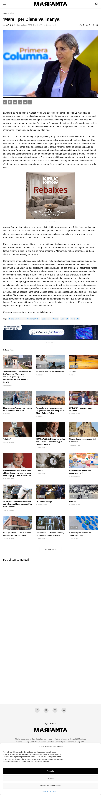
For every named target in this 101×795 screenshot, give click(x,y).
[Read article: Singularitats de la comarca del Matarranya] (83, 429)
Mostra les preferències (50, 785)
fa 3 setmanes (8, 479)
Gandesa (45, 319)
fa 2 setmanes (74, 414)
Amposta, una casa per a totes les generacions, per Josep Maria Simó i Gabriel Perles (50, 410)
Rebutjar (50, 778)
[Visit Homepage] (50, 4)
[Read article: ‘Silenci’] (83, 362)
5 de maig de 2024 (24, 25)
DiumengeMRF (33, 319)
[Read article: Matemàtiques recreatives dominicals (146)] (83, 460)
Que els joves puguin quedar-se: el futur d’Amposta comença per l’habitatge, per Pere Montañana (17, 472)
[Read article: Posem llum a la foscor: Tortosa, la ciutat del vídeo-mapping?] (50, 523)
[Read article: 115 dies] (83, 492)
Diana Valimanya (16, 319)
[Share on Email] (25, 102)
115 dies (72, 502)
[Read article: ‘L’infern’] (17, 429)
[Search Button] (96, 4)
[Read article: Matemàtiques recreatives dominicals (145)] (83, 523)
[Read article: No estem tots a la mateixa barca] (50, 362)
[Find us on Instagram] (54, 710)
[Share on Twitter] (10, 102)
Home (5, 13)
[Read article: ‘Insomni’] (50, 460)
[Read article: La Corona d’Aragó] (50, 492)
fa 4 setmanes (41, 538)
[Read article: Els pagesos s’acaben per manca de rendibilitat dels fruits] (17, 398)
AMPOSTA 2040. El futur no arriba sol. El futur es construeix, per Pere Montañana (50, 441)
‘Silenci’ (72, 372)
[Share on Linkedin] (15, 102)
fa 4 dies (39, 375)
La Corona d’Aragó (44, 502)
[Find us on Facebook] (37, 710)
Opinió (9, 25)
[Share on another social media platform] (29, 102)
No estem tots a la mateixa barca (50, 372)
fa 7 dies (39, 416)
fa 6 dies (72, 375)
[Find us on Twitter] (46, 710)
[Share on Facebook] (5, 102)
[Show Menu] (4, 4)
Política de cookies (49, 791)
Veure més (50, 550)
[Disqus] (50, 596)
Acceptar (50, 771)
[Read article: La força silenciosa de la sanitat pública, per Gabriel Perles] (17, 523)
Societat (64, 319)
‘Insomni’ (40, 470)
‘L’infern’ (7, 439)
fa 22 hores (7, 385)
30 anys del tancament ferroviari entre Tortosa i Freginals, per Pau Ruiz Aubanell (17, 504)
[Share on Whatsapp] (20, 102)
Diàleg (12, 13)
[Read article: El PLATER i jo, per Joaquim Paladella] (83, 398)
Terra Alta (75, 319)
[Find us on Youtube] (63, 710)
